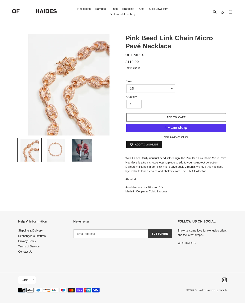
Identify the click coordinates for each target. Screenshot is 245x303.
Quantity (131, 96)
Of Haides (200, 290)
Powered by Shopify (216, 290)
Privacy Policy (27, 241)
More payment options (176, 136)
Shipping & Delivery (30, 230)
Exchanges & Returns (32, 235)
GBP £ (26, 280)
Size (129, 81)
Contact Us (25, 251)
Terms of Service (28, 246)
